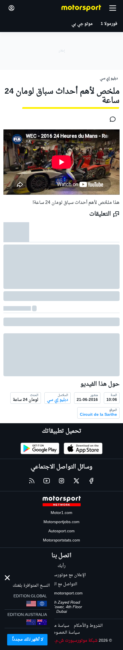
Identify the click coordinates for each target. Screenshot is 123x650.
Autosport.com (61, 531)
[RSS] (31, 480)
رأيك (61, 566)
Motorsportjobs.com (61, 522)
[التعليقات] (111, 119)
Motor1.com (61, 513)
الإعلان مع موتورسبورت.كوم (61, 575)
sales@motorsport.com (62, 593)
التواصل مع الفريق (61, 584)
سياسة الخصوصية (64, 633)
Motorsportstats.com (61, 540)
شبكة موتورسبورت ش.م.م (75, 641)
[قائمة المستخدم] (11, 8)
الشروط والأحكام (88, 626)
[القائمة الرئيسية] (112, 8)
